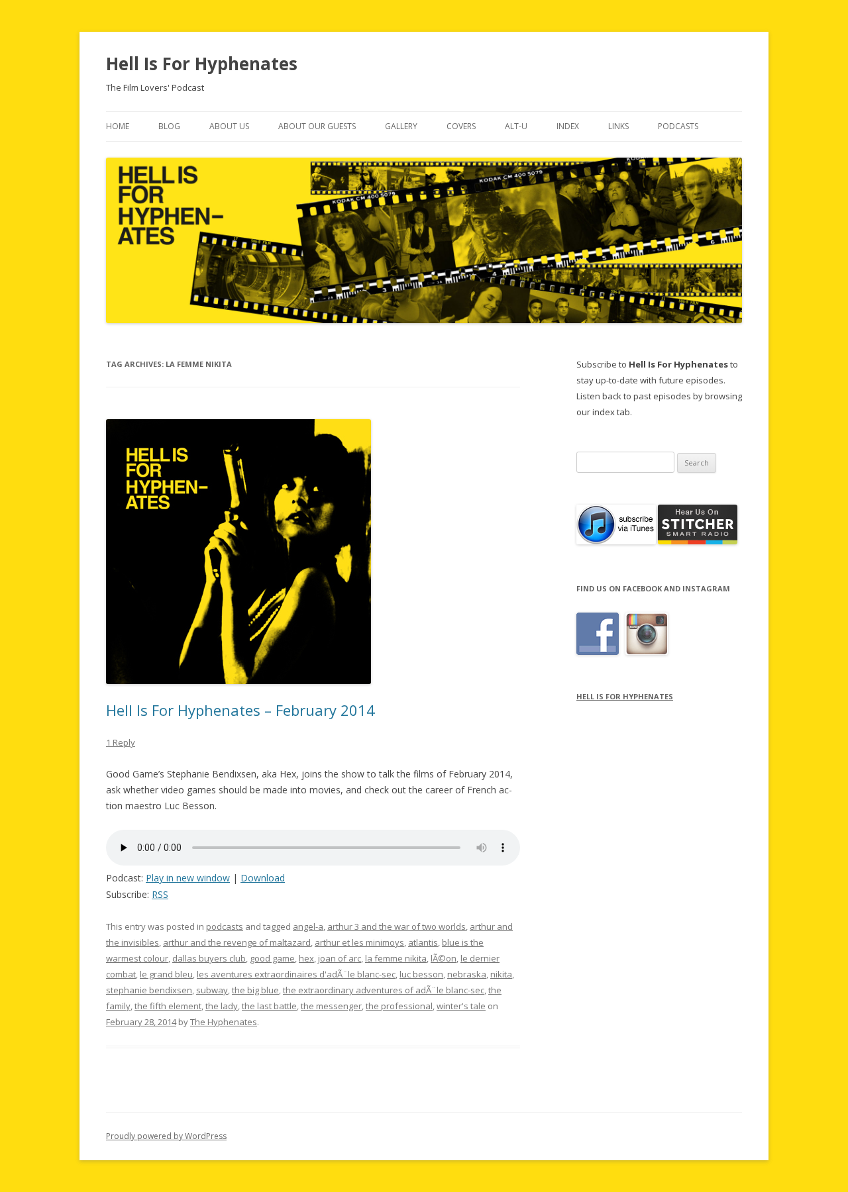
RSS (160, 894)
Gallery (401, 126)
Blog (169, 126)
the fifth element (167, 1006)
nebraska (466, 974)
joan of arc (339, 958)
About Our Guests (317, 126)
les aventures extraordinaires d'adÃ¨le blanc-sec (296, 974)
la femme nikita (396, 958)
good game (272, 958)
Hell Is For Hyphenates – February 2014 (240, 710)
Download (262, 877)
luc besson (421, 974)
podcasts (224, 926)
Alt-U (516, 126)
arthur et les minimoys (359, 942)
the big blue (255, 990)
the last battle (269, 1006)
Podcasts (678, 126)
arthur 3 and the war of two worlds (396, 926)
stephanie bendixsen (149, 990)
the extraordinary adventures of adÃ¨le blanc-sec (383, 990)
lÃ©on (443, 958)
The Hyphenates (223, 1022)
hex (306, 958)
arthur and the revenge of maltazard (237, 942)
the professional (399, 1006)
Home (117, 126)
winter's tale (461, 1006)
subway (212, 990)
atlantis (423, 942)
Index (567, 126)
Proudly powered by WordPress (166, 1136)
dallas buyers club (209, 958)
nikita (501, 974)
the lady (221, 1006)
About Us (229, 126)
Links (618, 126)
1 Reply (120, 742)
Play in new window (188, 877)
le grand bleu (166, 974)
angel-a (308, 926)
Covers (461, 126)
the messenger (331, 1006)
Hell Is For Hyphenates (201, 63)
